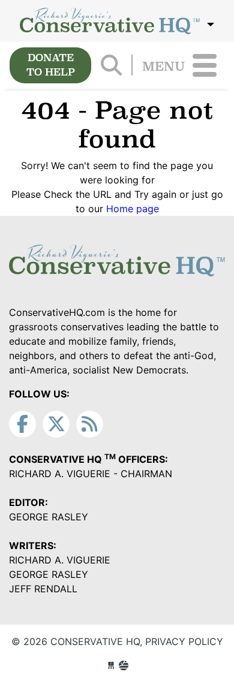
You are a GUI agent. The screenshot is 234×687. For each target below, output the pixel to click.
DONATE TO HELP (50, 65)
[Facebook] (22, 424)
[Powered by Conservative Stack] (123, 665)
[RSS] (89, 424)
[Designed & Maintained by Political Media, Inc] (111, 665)
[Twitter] (56, 424)
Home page (132, 209)
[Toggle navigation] (204, 65)
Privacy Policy (184, 641)
